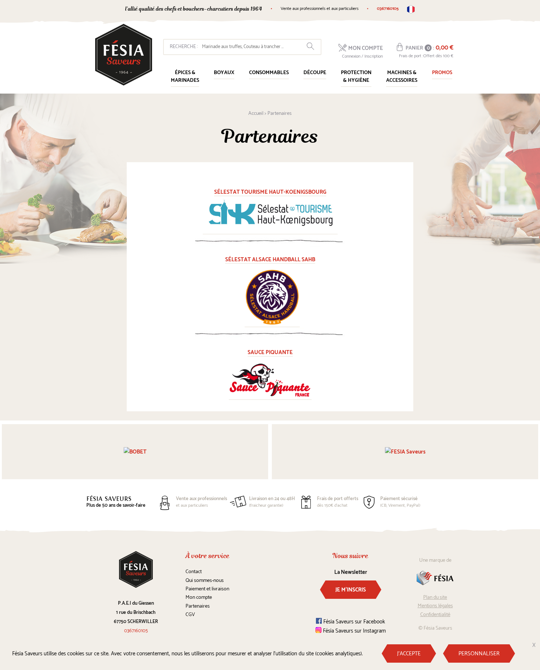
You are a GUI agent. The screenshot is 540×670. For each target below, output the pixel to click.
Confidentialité (435, 615)
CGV (190, 615)
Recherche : (184, 47)
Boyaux (224, 73)
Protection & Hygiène (356, 76)
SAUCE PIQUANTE (270, 352)
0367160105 (388, 8)
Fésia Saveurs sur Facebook (353, 621)
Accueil (255, 113)
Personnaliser (479, 653)
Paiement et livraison (207, 589)
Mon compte (199, 597)
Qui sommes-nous (205, 580)
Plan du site (435, 597)
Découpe (314, 73)
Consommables (269, 73)
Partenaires (198, 606)
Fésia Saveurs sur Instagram (353, 631)
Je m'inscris (350, 589)
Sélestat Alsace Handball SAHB (270, 259)
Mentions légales (435, 606)
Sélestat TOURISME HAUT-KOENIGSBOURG (270, 192)
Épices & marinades (185, 76)
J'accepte (409, 653)
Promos (442, 73)
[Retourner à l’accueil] (123, 54)
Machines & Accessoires (401, 76)
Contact (194, 572)
